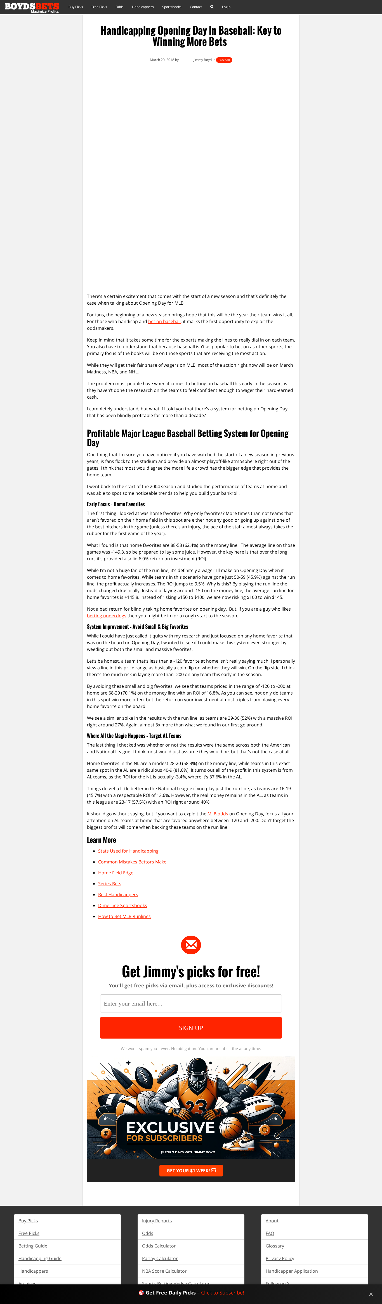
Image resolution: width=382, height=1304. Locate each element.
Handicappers (143, 6)
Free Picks (99, 6)
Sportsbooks (171, 6)
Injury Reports (157, 1221)
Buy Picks (76, 6)
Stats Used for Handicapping (128, 851)
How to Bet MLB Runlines (124, 916)
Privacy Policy (280, 1258)
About (272, 1221)
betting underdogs (106, 616)
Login (226, 6)
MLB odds (217, 814)
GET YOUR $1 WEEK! (189, 1171)
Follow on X (277, 1284)
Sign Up (191, 1027)
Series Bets (109, 884)
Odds (119, 6)
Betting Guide (32, 1246)
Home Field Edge (115, 873)
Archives (27, 1284)
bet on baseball (164, 321)
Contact (196, 6)
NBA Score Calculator (164, 1271)
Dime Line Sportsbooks (122, 905)
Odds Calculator (159, 1246)
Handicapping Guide (40, 1258)
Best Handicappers (118, 894)
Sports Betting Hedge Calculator (176, 1284)
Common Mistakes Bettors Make (132, 862)
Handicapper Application (292, 1271)
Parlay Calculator (160, 1258)
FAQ (270, 1233)
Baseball (224, 60)
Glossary (275, 1246)
